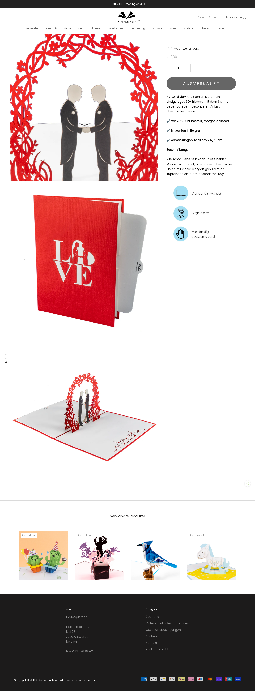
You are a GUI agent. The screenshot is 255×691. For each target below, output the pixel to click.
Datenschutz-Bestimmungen (167, 623)
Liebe (67, 28)
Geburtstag (137, 28)
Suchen (213, 17)
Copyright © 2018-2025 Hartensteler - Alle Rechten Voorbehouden (54, 680)
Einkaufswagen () (234, 17)
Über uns (206, 28)
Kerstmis (51, 28)
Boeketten (116, 28)
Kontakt (224, 28)
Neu (80, 28)
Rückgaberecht (157, 649)
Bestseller (32, 28)
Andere (188, 28)
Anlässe (157, 28)
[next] (244, 552)
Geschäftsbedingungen (163, 630)
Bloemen (96, 28)
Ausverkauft (201, 83)
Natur (173, 28)
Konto (200, 17)
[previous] (11, 552)
